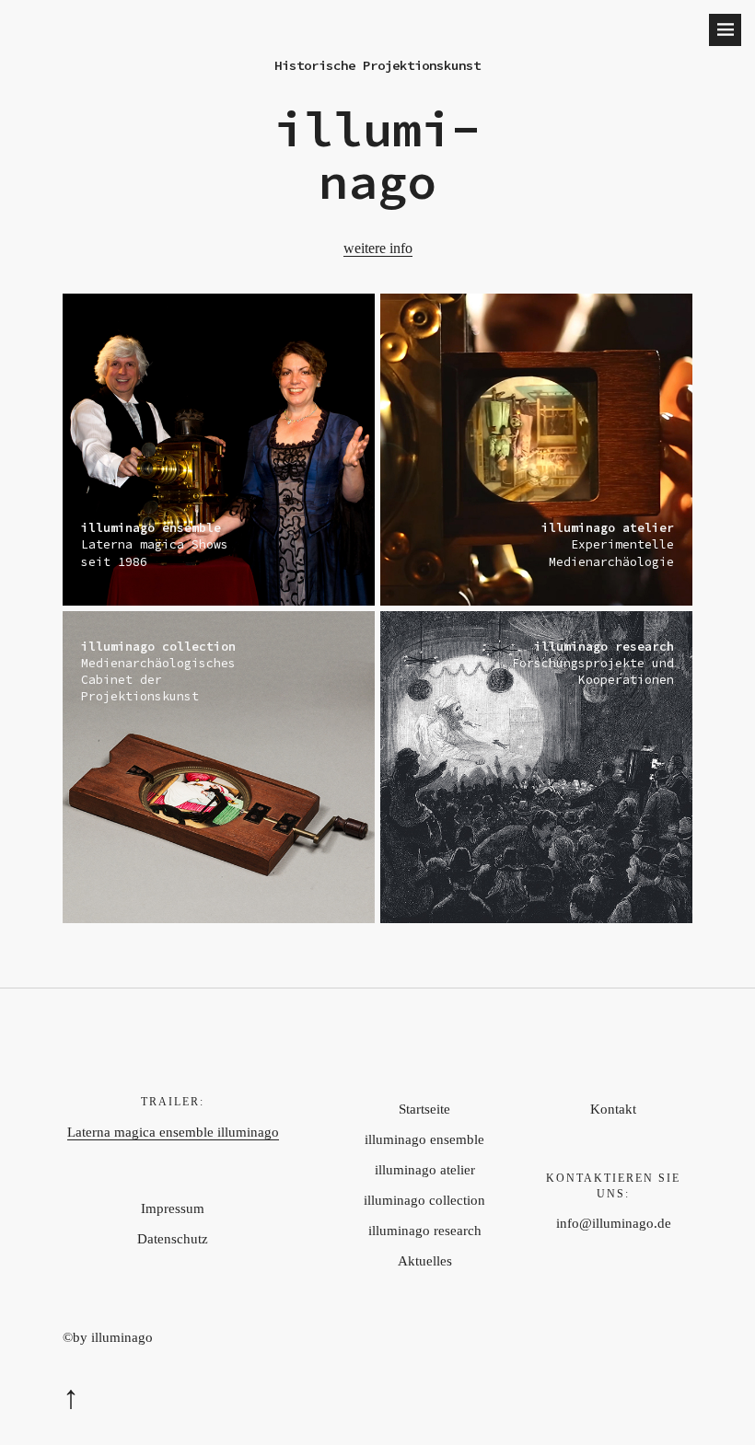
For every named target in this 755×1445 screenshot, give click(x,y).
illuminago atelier (425, 1169)
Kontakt (613, 1109)
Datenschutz (172, 1238)
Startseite (424, 1109)
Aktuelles (425, 1261)
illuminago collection (424, 1200)
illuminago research (425, 1230)
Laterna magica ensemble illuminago (173, 1132)
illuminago (377, 155)
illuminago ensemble (424, 1139)
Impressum (172, 1208)
